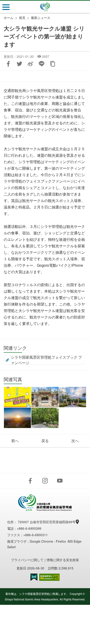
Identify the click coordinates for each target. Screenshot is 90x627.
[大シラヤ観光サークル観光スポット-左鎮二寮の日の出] (17, 418)
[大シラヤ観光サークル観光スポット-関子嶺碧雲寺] (44, 397)
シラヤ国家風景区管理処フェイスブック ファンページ (46, 360)
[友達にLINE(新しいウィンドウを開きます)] (41, 63)
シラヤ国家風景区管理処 (45, 7)
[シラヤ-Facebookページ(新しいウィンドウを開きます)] (30, 480)
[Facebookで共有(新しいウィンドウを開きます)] (8, 63)
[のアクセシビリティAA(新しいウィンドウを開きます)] (49, 577)
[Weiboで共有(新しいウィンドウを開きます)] (30, 63)
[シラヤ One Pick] (17, 397)
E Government (33, 577)
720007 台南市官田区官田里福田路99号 (47, 522)
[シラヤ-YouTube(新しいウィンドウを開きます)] (59, 480)
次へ (75, 440)
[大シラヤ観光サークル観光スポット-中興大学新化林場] (44, 418)
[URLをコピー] (52, 63)
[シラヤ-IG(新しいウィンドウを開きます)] (45, 480)
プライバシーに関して (27, 559)
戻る (45, 440)
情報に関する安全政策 (63, 559)
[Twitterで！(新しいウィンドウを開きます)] (19, 63)
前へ (15, 440)
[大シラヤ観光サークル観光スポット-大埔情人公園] (72, 397)
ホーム (8, 17)
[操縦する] (6, 7)
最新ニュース (40, 17)
